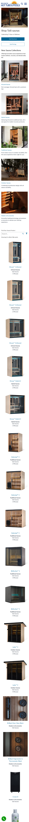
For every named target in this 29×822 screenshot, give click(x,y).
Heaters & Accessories (15, 726)
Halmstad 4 (15, 533)
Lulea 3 (15, 647)
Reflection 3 (15, 571)
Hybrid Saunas (15, 383)
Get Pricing (13, 44)
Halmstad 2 (15, 457)
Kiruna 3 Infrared (15, 343)
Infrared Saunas (15, 269)
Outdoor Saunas (15, 650)
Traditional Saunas (15, 460)
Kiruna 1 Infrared (15, 267)
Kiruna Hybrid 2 (15, 381)
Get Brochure (13, 39)
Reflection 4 (15, 609)
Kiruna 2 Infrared (15, 305)
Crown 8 (15, 797)
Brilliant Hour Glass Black (15, 723)
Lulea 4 (15, 685)
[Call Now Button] (4, 818)
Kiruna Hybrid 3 (15, 419)
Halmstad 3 (15, 495)
